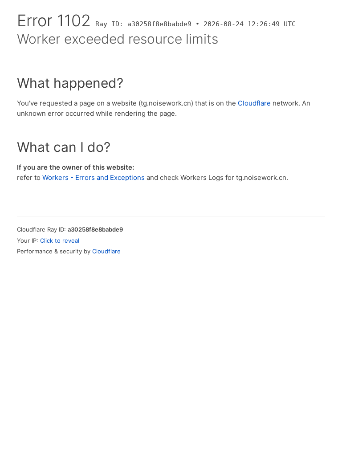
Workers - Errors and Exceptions (93, 177)
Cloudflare (254, 103)
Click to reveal (59, 240)
